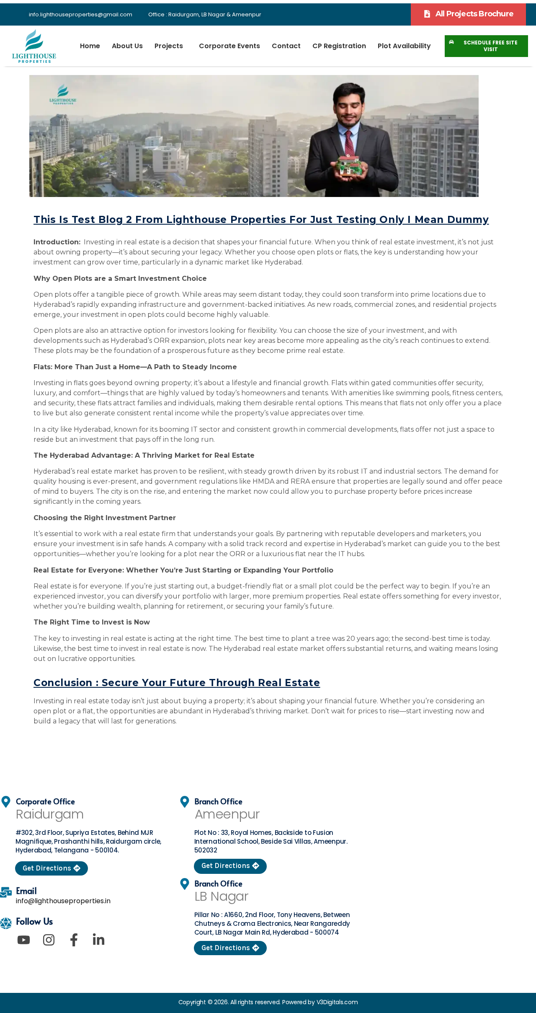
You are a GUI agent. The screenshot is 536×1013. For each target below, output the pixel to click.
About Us (127, 46)
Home (90, 46)
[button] (468, 14)
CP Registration (339, 46)
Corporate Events (229, 46)
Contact (286, 46)
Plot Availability (404, 46)
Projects (169, 46)
